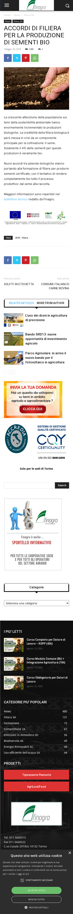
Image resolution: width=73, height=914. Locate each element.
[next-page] (12, 372)
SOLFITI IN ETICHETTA (19, 284)
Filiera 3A (29, 15)
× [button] (69, 853)
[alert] (36, 882)
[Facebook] (8, 58)
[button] (36, 907)
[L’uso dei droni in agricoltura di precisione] (13, 320)
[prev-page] (6, 372)
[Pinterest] (26, 58)
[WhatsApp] (35, 58)
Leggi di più (23, 873)
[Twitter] (17, 58)
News (17, 15)
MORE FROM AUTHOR (50, 303)
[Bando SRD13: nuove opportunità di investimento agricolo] (13, 339)
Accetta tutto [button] (36, 890)
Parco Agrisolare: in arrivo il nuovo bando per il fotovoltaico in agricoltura (45, 357)
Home (7, 15)
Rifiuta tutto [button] (36, 899)
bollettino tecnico (16, 199)
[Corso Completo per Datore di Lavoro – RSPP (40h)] (14, 645)
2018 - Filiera (21, 237)
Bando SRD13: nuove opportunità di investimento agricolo (46, 338)
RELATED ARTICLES (21, 303)
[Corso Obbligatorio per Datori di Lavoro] (14, 683)
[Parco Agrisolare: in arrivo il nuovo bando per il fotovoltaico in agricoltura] (13, 358)
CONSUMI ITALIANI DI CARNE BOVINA (55, 286)
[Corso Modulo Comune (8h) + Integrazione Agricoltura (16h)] (14, 664)
